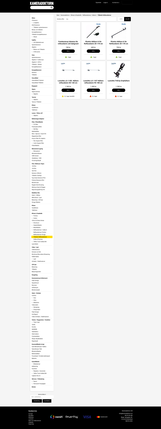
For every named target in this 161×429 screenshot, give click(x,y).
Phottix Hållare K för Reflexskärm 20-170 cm (118, 43)
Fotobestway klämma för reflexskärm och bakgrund (68, 43)
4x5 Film (34, 171)
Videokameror (36, 249)
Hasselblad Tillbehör (37, 82)
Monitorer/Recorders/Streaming (41, 254)
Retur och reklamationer (35, 420)
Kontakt (31, 414)
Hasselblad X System (38, 80)
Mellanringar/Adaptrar (38, 119)
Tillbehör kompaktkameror (39, 34)
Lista (121, 19)
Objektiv (34, 47)
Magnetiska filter (36, 136)
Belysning (34, 267)
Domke (34, 327)
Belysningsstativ (36, 271)
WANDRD (34, 329)
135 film (34, 166)
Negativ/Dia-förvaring (38, 185)
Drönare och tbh (36, 252)
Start (58, 15)
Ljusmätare (35, 244)
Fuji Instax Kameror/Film (39, 178)
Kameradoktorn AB (127, 411)
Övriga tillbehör (36, 202)
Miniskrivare (35, 182)
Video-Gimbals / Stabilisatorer (40, 316)
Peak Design (35, 280)
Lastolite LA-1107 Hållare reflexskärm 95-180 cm (93, 82)
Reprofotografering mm (38, 189)
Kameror (34, 72)
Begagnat (34, 86)
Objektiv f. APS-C (36, 62)
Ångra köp (31, 424)
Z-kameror (35, 20)
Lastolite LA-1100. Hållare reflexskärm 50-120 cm (68, 82)
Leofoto (34, 295)
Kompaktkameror (37, 32)
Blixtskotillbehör (36, 351)
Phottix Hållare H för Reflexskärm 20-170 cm (93, 43)
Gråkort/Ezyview (38, 239)
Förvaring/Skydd (36, 160)
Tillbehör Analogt (36, 175)
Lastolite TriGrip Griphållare (119, 81)
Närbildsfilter (35, 131)
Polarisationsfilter (37, 126)
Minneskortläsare (37, 153)
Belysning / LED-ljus (37, 200)
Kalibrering (35, 366)
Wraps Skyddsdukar (37, 338)
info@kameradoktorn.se (125, 413)
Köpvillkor (31, 415)
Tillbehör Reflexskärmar (40, 237)
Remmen (34, 285)
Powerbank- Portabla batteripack (41, 356)
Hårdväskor (35, 331)
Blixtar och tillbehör (37, 30)
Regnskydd (35, 341)
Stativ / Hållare (36, 195)
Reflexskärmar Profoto (39, 232)
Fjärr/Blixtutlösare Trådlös (39, 346)
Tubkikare (34, 110)
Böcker (34, 387)
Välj (68, 51)
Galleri (127, 19)
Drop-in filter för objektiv (38, 138)
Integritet (31, 422)
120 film (34, 168)
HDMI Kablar (35, 256)
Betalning (31, 417)
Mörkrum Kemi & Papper (38, 187)
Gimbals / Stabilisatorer (38, 261)
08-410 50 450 (128, 415)
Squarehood (35, 283)
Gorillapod (35, 314)
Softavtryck (35, 287)
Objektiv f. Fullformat (38, 60)
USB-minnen (35, 156)
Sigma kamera (36, 91)
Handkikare (35, 107)
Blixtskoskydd (36, 290)
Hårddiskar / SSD (36, 158)
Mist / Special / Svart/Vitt (39, 134)
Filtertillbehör (35, 145)
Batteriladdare (36, 353)
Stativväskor (35, 334)
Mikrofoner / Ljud (37, 197)
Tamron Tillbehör (36, 102)
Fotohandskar (35, 336)
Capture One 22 (36, 375)
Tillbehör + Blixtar (37, 64)
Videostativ (35, 305)
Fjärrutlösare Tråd (37, 349)
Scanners (34, 368)
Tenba (33, 324)
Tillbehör (34, 75)
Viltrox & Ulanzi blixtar (38, 220)
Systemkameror (36, 45)
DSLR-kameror (36, 25)
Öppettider (98, 2)
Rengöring (35, 275)
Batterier (34, 358)
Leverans (31, 419)
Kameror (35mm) (36, 173)
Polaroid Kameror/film (38, 180)
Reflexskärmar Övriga (39, 234)
